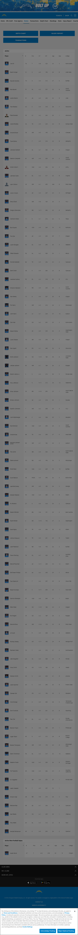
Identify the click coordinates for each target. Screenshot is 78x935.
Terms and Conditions (11, 913)
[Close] (75, 911)
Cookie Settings (27, 927)
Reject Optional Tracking (66, 931)
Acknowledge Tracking (48, 931)
